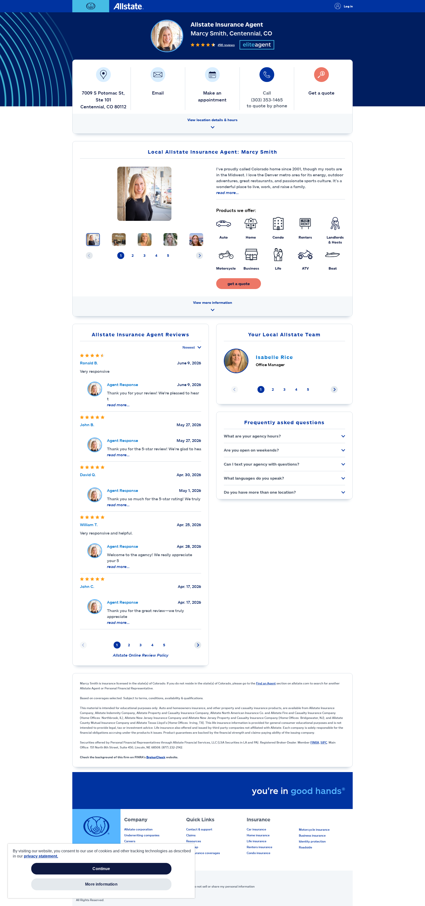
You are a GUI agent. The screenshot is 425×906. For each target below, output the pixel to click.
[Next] (199, 255)
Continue (101, 869)
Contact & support (199, 829)
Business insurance (312, 835)
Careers (129, 841)
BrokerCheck (155, 757)
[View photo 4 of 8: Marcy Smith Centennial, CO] (170, 239)
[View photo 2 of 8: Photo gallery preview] (119, 239)
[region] (101, 871)
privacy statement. (41, 856)
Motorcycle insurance (314, 829)
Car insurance (256, 829)
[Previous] (89, 255)
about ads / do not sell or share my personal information (215, 886)
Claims (191, 835)
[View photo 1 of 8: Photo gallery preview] (93, 239)
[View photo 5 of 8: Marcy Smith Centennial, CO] (196, 239)
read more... (227, 192)
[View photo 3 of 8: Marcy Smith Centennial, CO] (145, 239)
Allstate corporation (138, 829)
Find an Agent (266, 683)
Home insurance (258, 835)
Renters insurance (259, 847)
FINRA (314, 742)
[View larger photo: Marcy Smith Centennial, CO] (144, 194)
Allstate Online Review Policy (140, 655)
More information (101, 884)
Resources (193, 841)
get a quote (239, 283)
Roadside (305, 847)
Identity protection (312, 841)
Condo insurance (258, 853)
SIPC (323, 742)
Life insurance (256, 841)
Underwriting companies (141, 835)
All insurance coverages (203, 853)
